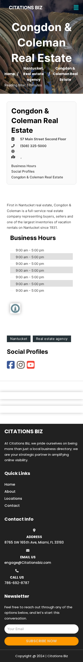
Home (9, 74)
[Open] (76, 7)
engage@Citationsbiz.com (27, 562)
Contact (12, 505)
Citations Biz (23, 431)
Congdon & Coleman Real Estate (37, 177)
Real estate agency (52, 339)
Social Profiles (23, 171)
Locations (13, 498)
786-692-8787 (16, 583)
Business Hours (23, 166)
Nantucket (33, 68)
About (9, 491)
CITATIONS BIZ (25, 7)
